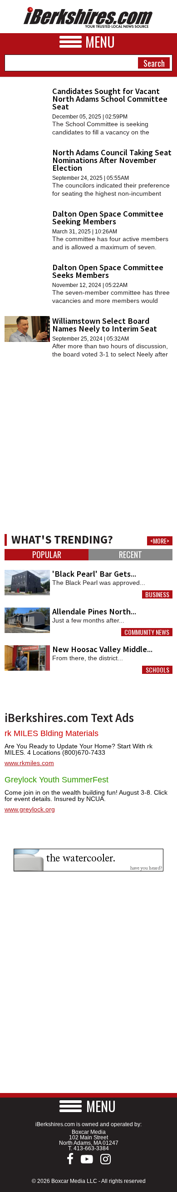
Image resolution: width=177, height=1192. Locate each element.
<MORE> (159, 540)
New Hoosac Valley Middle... (102, 649)
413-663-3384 (91, 1148)
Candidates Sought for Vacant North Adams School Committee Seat (109, 99)
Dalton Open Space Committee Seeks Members (107, 271)
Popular (46, 554)
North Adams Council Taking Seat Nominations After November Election (112, 160)
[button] (88, 1106)
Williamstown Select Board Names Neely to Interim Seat (104, 325)
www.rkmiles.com (29, 763)
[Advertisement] (88, 435)
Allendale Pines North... (94, 611)
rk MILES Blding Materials (51, 733)
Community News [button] (146, 632)
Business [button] (157, 594)
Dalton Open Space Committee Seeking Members (107, 217)
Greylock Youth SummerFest (56, 779)
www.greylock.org (30, 809)
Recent (130, 554)
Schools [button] (157, 670)
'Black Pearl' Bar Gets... (94, 574)
